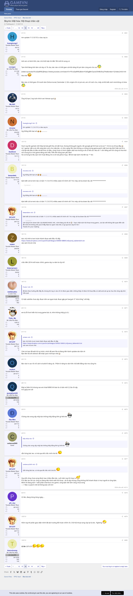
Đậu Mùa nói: (27, 439)
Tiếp (42, 28)
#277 (126, 459)
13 (22, 28)
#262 (126, 57)
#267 (126, 207)
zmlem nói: (26, 337)
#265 (126, 141)
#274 (126, 383)
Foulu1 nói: (26, 287)
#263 (126, 94)
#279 (126, 516)
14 (25, 28)
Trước (9, 28)
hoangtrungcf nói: (29, 123)
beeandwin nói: (28, 212)
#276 (126, 433)
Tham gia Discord (22, 9)
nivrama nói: (27, 171)
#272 (126, 332)
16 (32, 28)
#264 (126, 118)
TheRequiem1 (10, 24)
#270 (126, 281)
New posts (7, 13)
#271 (126, 308)
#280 (126, 540)
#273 (126, 359)
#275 (126, 409)
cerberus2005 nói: (29, 464)
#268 (126, 234)
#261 (126, 33)
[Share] (122, 33)
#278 (126, 493)
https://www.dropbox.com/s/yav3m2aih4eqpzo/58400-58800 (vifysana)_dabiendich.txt (53, 241)
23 (38, 28)
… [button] (16, 28)
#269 (126, 258)
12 (19, 28)
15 (28, 28)
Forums (9, 9)
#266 (126, 165)
